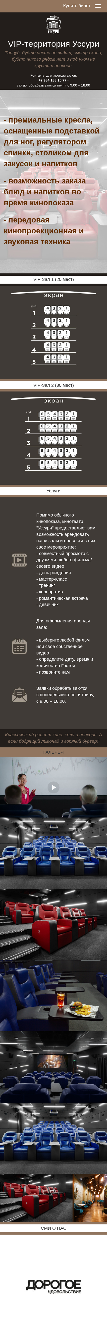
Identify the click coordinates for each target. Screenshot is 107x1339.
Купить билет (76, 5)
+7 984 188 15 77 (52, 80)
